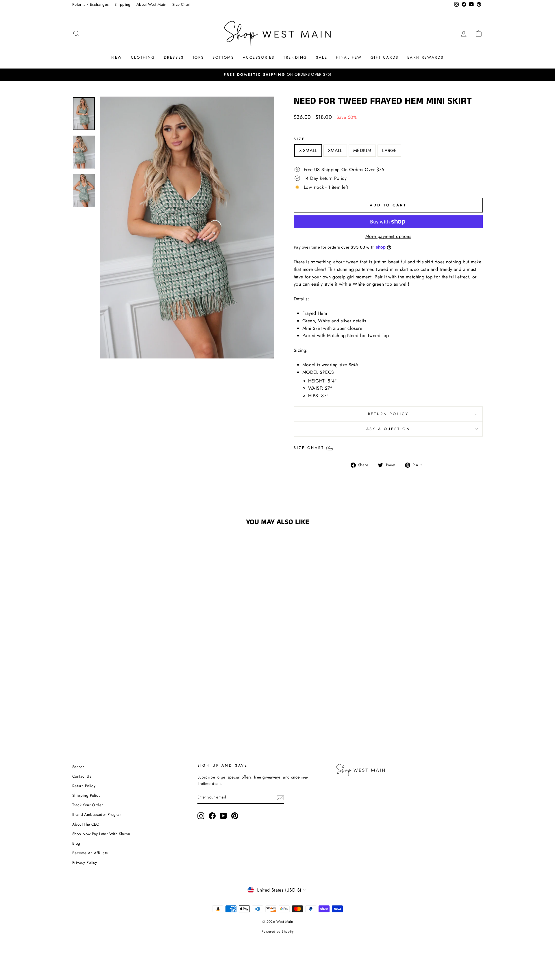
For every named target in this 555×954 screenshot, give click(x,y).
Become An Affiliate (90, 853)
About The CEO (85, 824)
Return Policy (83, 786)
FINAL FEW (349, 57)
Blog (76, 843)
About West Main (151, 4)
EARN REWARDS (425, 57)
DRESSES (174, 57)
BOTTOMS (223, 57)
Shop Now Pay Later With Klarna (101, 834)
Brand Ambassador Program (97, 814)
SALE (321, 57)
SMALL (335, 150)
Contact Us (81, 776)
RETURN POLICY (388, 414)
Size (299, 139)
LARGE (389, 150)
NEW (116, 57)
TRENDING (295, 57)
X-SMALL (308, 150)
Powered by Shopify (277, 931)
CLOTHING (143, 57)
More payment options (388, 236)
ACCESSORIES (259, 57)
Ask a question (388, 429)
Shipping (122, 4)
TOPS (198, 57)
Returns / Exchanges (90, 4)
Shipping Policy (86, 795)
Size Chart (181, 4)
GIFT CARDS (385, 57)
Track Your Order (87, 805)
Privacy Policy (84, 862)
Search (78, 767)
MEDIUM (362, 150)
